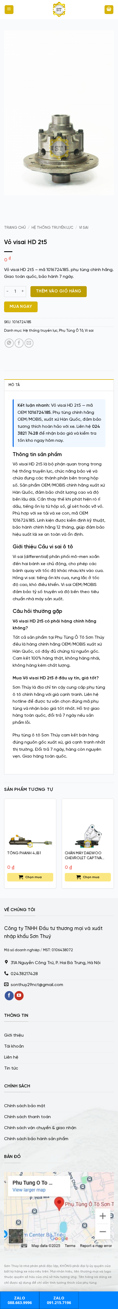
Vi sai (83, 228)
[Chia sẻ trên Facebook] (19, 343)
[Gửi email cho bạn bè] (28, 343)
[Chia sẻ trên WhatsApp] (9, 343)
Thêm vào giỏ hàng (59, 291)
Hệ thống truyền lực (52, 228)
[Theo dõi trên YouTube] (19, 995)
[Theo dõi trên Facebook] (9, 995)
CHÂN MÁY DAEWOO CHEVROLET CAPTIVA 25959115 (83, 856)
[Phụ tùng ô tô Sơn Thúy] (59, 9)
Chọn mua (33, 877)
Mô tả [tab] (14, 385)
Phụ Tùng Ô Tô (71, 331)
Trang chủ (15, 228)
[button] (9, 9)
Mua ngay (21, 307)
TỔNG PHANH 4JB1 (24, 853)
